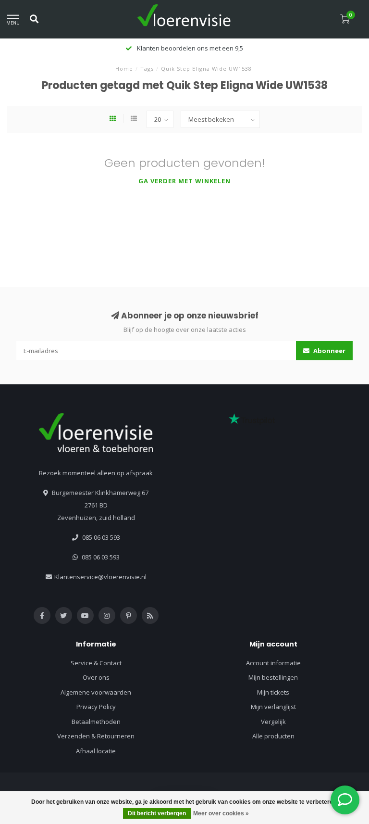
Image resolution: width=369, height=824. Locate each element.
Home (124, 68)
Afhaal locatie (96, 751)
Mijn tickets (273, 692)
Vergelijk (273, 721)
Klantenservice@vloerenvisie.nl (100, 576)
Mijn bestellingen (273, 677)
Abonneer (328, 350)
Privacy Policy (96, 706)
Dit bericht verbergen (157, 813)
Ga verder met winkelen (184, 181)
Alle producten (273, 736)
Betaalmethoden (96, 721)
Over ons (96, 677)
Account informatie (273, 663)
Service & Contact (96, 663)
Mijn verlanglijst (273, 706)
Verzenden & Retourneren (96, 736)
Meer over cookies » (221, 813)
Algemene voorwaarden (96, 692)
